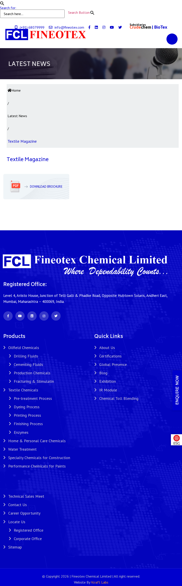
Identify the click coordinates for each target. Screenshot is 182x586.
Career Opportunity (24, 513)
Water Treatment (22, 449)
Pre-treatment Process (33, 398)
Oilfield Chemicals (23, 347)
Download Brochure (46, 186)
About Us (107, 347)
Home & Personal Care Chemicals (37, 440)
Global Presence (113, 364)
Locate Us (16, 521)
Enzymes (21, 432)
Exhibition (107, 381)
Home (16, 90)
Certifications (110, 356)
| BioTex (159, 27)
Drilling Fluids (26, 356)
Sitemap (15, 547)
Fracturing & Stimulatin (34, 381)
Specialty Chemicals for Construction (39, 457)
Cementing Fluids (28, 364)
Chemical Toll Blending (118, 398)
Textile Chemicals (23, 390)
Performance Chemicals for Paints (37, 466)
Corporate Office (28, 538)
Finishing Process (28, 423)
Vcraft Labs (99, 582)
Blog (103, 372)
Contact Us (17, 504)
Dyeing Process (27, 406)
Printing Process (27, 415)
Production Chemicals (32, 372)
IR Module (108, 390)
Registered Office (28, 530)
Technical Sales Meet (26, 496)
